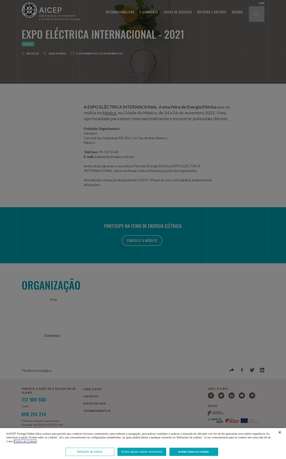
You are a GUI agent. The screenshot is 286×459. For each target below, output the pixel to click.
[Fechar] (279, 432)
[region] (143, 443)
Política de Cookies (25, 441)
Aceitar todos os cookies (193, 451)
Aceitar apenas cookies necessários (141, 451)
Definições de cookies (90, 451)
